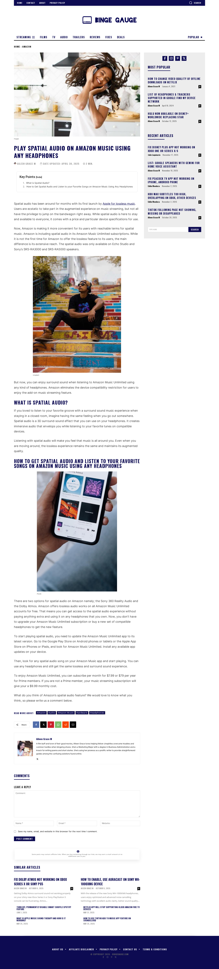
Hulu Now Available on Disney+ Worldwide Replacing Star (168, 115)
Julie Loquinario (154, 154)
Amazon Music (66, 712)
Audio (51, 712)
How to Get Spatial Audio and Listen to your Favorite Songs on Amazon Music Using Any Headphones (79, 186)
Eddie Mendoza (154, 186)
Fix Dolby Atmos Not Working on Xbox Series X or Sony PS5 (40, 881)
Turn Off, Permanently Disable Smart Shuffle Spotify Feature (44, 908)
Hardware (81, 712)
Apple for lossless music (119, 203)
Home (17, 46)
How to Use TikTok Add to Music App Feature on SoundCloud (107, 919)
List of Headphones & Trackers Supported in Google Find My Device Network (172, 98)
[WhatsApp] (58, 724)
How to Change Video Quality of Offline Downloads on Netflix (174, 80)
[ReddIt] (65, 724)
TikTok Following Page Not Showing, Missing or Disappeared (172, 211)
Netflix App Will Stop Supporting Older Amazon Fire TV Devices (111, 908)
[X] (43, 724)
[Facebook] (36, 724)
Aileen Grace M (26, 163)
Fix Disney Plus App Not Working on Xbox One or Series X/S (171, 149)
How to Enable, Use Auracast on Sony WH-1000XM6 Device (110, 881)
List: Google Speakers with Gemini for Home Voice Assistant (174, 164)
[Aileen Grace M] (15, 163)
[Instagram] (171, 58)
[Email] (73, 724)
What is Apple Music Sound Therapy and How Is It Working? (41, 919)
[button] (195, 2)
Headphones (97, 712)
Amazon (26, 46)
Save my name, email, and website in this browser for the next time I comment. (57, 831)
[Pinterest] (51, 724)
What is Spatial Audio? (37, 182)
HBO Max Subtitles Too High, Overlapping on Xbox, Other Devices (172, 196)
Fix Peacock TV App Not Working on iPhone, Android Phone (171, 180)
